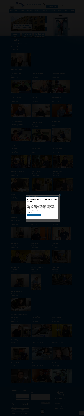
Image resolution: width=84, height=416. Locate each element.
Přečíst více (29, 212)
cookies (45, 204)
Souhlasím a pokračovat (34, 215)
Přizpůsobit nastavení (50, 215)
